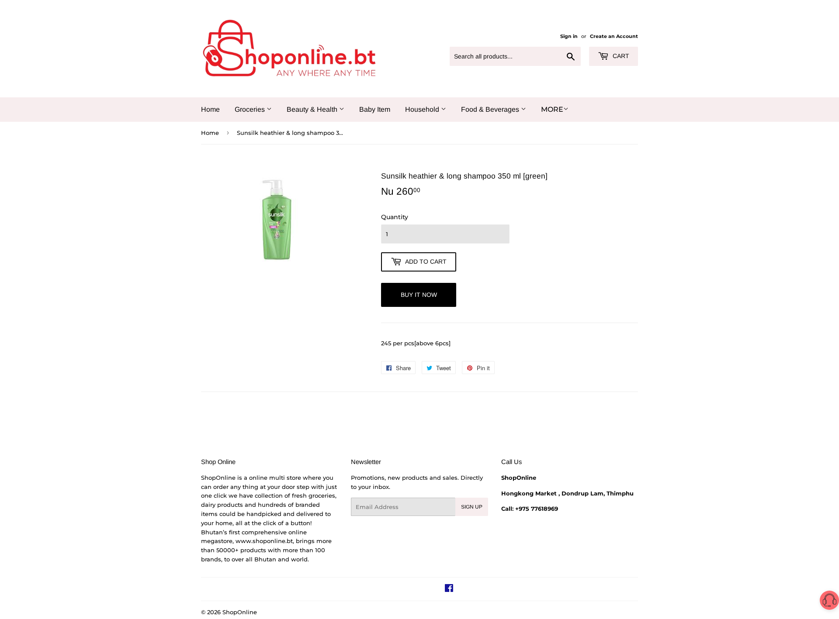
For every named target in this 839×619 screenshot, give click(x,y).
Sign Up (471, 507)
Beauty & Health (313, 109)
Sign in (569, 36)
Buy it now (419, 294)
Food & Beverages (491, 109)
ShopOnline (239, 612)
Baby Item (374, 109)
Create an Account (614, 36)
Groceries (251, 109)
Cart (620, 55)
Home (210, 109)
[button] (829, 602)
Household (423, 109)
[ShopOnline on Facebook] (449, 589)
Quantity (394, 217)
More (552, 109)
